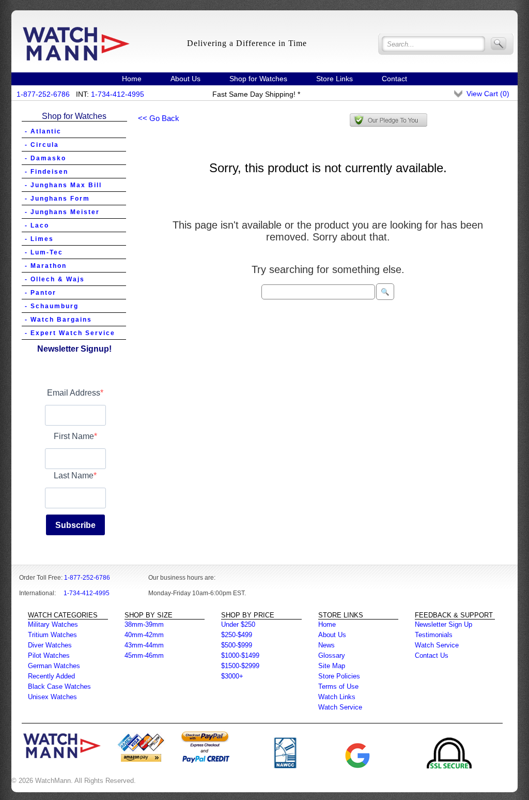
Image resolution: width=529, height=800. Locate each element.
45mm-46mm (144, 655)
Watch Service (340, 707)
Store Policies (339, 676)
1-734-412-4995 (117, 94)
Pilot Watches (49, 655)
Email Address (73, 392)
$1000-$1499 (240, 655)
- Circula (42, 144)
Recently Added (51, 676)
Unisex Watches (52, 697)
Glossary (331, 655)
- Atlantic (43, 131)
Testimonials (434, 635)
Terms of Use (338, 686)
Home (132, 78)
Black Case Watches (59, 686)
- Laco (37, 225)
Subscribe (75, 525)
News (326, 645)
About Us (185, 78)
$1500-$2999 (240, 666)
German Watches (54, 666)
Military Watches (53, 624)
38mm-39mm (144, 624)
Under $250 (238, 624)
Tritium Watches (52, 635)
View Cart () (487, 93)
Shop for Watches (258, 78)
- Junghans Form (57, 198)
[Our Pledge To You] (388, 120)
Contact (394, 78)
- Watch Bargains (58, 319)
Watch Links (336, 697)
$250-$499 (236, 635)
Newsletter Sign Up (443, 624)
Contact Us (431, 655)
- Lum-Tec (44, 252)
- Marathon (46, 265)
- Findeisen (46, 171)
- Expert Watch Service (70, 333)
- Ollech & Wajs (55, 279)
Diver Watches (50, 645)
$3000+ (232, 676)
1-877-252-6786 (43, 94)
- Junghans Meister (62, 212)
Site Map (331, 666)
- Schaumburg (52, 306)
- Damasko (45, 158)
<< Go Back (158, 118)
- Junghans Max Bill (63, 185)
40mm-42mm (144, 635)
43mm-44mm (144, 645)
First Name (74, 436)
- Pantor (40, 292)
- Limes (39, 239)
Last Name (74, 475)
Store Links (334, 78)
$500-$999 (236, 645)
